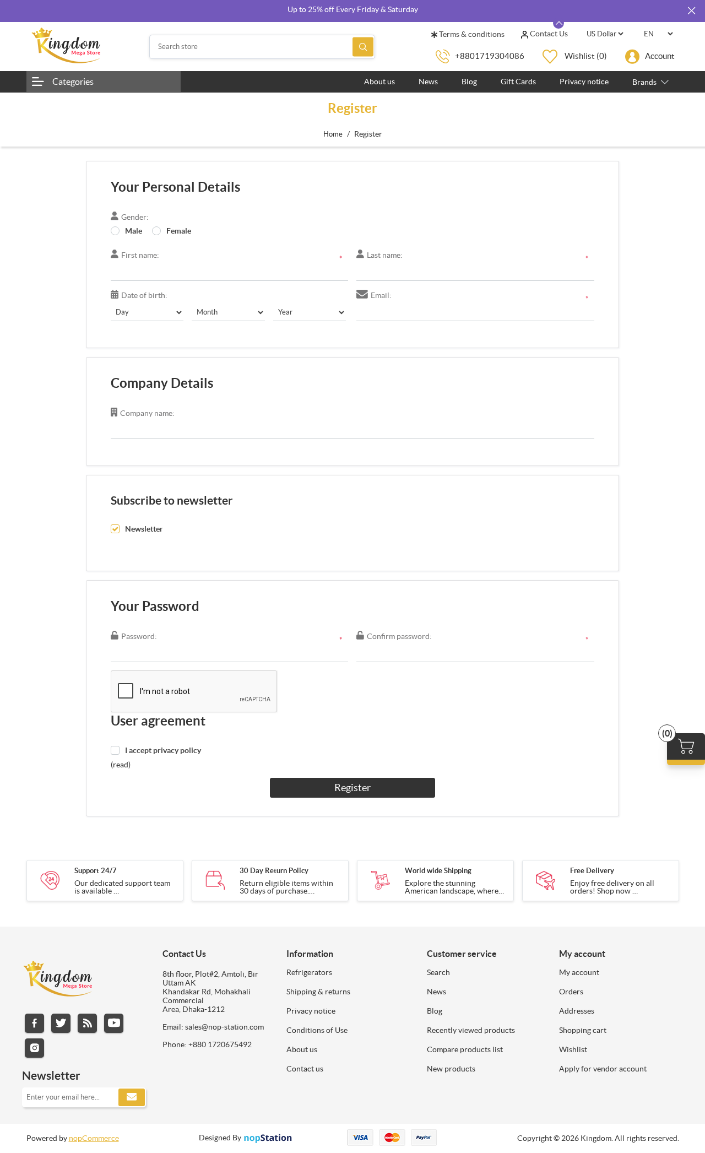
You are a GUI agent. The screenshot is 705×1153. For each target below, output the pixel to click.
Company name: (147, 413)
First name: (140, 255)
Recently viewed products (471, 1030)
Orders (571, 991)
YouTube (113, 1023)
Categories (73, 81)
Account (660, 56)
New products (451, 1068)
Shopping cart (582, 1030)
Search (362, 46)
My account (579, 972)
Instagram (34, 1048)
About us (301, 1049)
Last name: (385, 255)
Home (333, 134)
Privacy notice (310, 1010)
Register (352, 787)
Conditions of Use (317, 1030)
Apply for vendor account (603, 1068)
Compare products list (465, 1049)
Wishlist (573, 1049)
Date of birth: (144, 295)
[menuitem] (348, 972)
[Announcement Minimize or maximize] (558, 23)
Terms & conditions (471, 34)
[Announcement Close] (691, 11)
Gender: (135, 217)
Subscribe (131, 1097)
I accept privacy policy (163, 750)
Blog (434, 1010)
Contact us (304, 1068)
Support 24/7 (95, 871)
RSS (87, 1023)
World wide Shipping (438, 871)
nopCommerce (94, 1138)
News (436, 991)
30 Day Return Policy (274, 871)
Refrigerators (309, 972)
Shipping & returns (318, 991)
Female (178, 230)
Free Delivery (592, 871)
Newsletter (144, 528)
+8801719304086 (489, 56)
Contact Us (548, 33)
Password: (139, 636)
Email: (381, 295)
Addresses (576, 1010)
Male (133, 230)
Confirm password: (399, 636)
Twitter (60, 1023)
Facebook (34, 1023)
